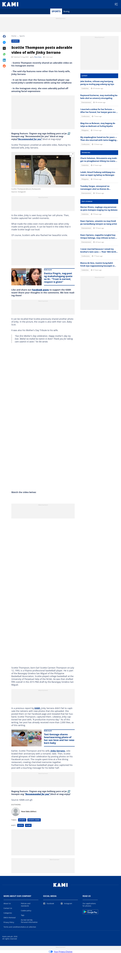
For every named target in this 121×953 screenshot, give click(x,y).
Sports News (34, 820)
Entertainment (86, 102)
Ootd (20, 825)
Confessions (86, 116)
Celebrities (85, 88)
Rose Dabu (37, 57)
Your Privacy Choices (63, 951)
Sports (56, 11)
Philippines (85, 130)
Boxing (66, 11)
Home (13, 36)
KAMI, (37, 708)
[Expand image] (72, 154)
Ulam (28, 825)
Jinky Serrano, (58, 750)
